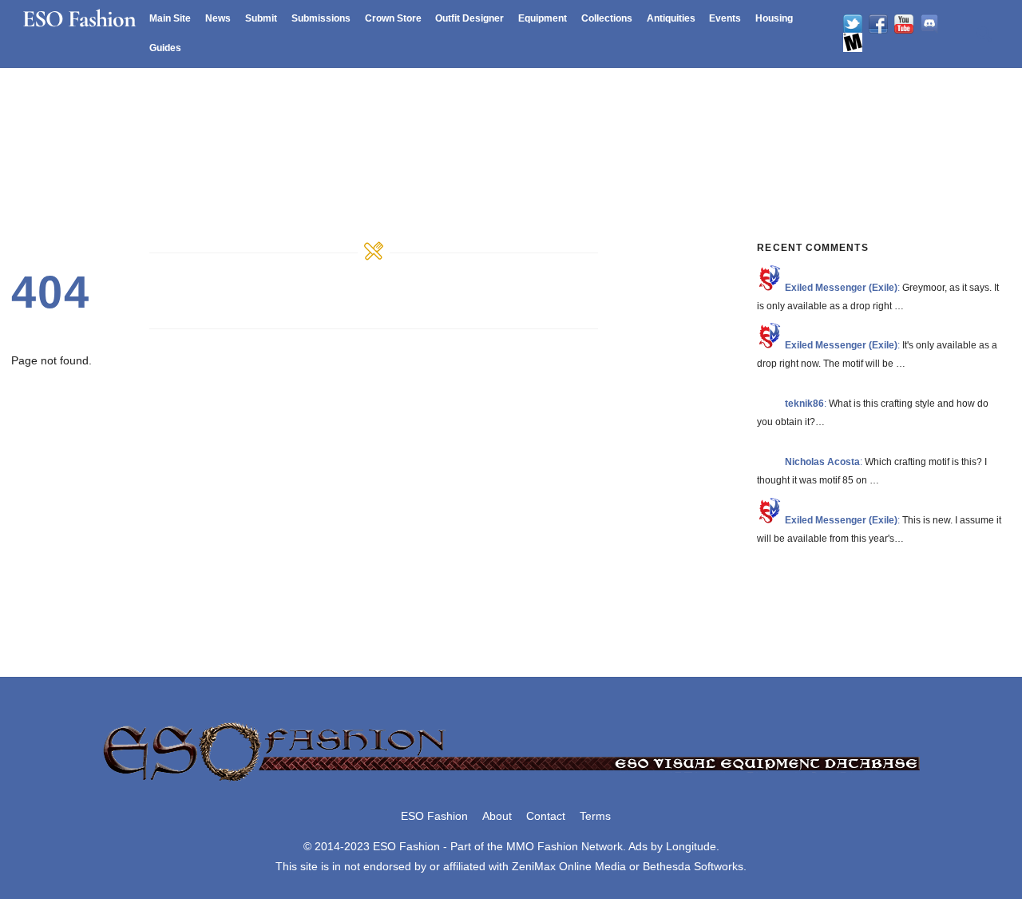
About (497, 815)
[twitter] (852, 24)
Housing (774, 18)
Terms (595, 815)
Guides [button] (165, 48)
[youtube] (903, 24)
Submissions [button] (321, 18)
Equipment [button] (542, 18)
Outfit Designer (469, 18)
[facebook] (878, 24)
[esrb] (852, 42)
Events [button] (725, 18)
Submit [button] (261, 18)
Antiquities (671, 18)
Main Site (170, 18)
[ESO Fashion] (511, 782)
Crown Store (393, 18)
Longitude (691, 846)
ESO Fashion (434, 815)
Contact (545, 815)
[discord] (929, 24)
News (218, 18)
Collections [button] (606, 18)
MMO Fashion (542, 846)
